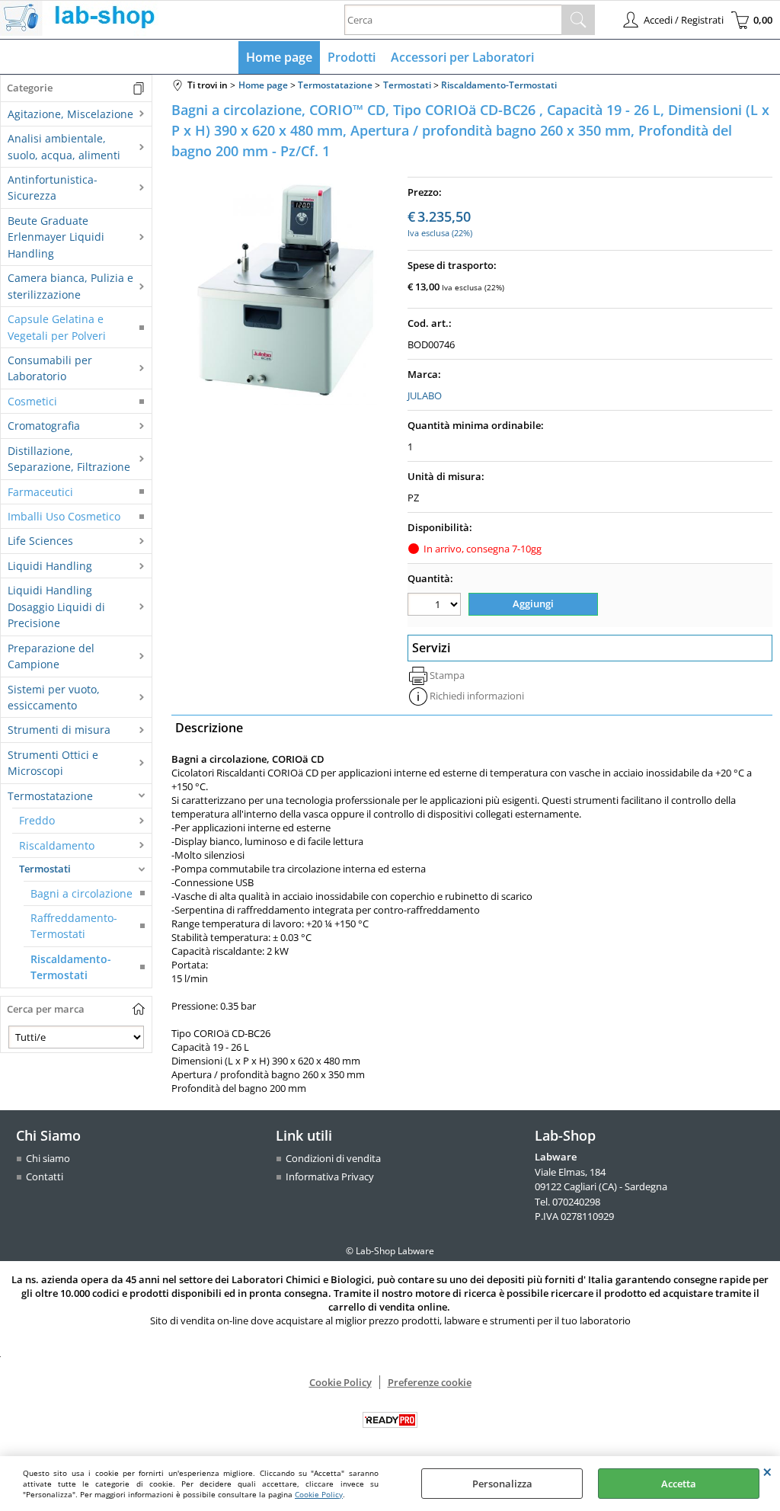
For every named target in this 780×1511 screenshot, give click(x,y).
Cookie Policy (319, 1494)
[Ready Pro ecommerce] (390, 1420)
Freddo (37, 820)
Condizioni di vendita (333, 1158)
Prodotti (352, 57)
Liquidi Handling (50, 566)
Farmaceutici (40, 492)
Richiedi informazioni (477, 696)
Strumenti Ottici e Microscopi (53, 762)
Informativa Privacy (330, 1176)
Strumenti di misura (59, 729)
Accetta (678, 1483)
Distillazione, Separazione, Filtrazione (69, 458)
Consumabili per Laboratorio (50, 368)
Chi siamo (48, 1158)
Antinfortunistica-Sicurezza (53, 187)
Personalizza (502, 1483)
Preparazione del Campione (51, 656)
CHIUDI (767, 1471)
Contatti (44, 1176)
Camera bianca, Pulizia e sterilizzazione (70, 286)
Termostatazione (50, 796)
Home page (279, 57)
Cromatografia (44, 425)
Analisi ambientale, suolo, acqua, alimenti (64, 146)
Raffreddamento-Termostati (73, 926)
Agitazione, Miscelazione (70, 114)
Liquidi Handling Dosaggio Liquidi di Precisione (56, 606)
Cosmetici (32, 401)
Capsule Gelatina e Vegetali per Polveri (57, 327)
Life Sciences (40, 540)
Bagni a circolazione (81, 893)
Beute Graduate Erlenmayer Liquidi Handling (56, 237)
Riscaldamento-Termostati (70, 967)
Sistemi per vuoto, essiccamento (54, 697)
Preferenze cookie (430, 1382)
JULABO (425, 395)
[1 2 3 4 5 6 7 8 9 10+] (436, 606)
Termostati (45, 869)
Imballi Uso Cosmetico (64, 516)
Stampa (447, 675)
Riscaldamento (56, 845)
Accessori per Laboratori (462, 57)
